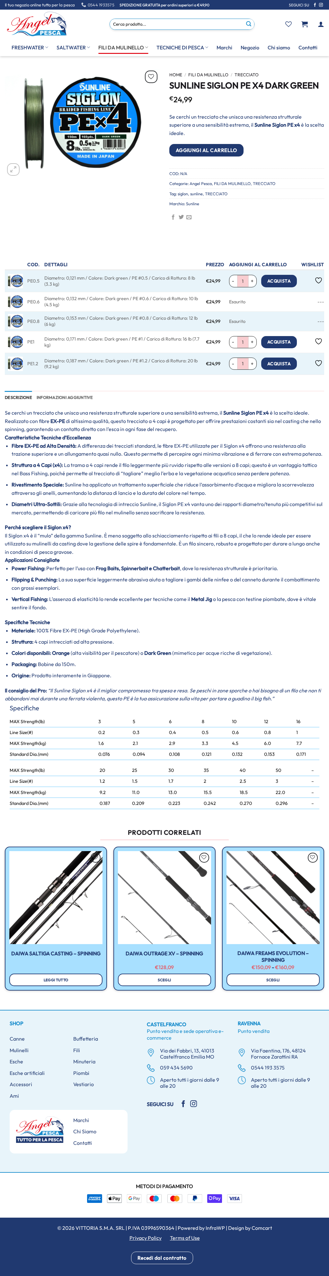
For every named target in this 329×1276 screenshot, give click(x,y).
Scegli (164, 979)
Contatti (307, 47)
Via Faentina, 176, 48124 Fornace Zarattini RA (278, 1053)
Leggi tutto (56, 979)
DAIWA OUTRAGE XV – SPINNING (164, 953)
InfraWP (215, 1228)
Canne (17, 1038)
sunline (196, 193)
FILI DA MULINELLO (121, 47)
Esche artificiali (27, 1073)
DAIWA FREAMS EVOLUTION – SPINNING (273, 956)
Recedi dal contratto (162, 1258)
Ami (14, 1096)
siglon (183, 193)
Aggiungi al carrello (206, 150)
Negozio (250, 47)
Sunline (192, 203)
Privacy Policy (145, 1238)
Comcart (262, 1228)
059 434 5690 (176, 1067)
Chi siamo (279, 47)
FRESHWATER (28, 47)
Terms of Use (185, 1238)
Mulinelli (19, 1050)
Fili (76, 1050)
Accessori (21, 1084)
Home (175, 75)
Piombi (81, 1073)
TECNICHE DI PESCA (180, 47)
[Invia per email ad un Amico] (188, 217)
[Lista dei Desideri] (288, 24)
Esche (16, 1061)
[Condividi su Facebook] (173, 217)
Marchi (224, 47)
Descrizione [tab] (18, 397)
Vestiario (83, 1084)
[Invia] (249, 24)
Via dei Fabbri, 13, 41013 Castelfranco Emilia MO (187, 1053)
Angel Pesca (201, 183)
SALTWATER (71, 47)
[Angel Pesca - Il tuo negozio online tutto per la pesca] (37, 24)
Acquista (279, 281)
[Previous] (5, 921)
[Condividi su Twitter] (181, 217)
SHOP (16, 1023)
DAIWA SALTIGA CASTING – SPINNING (56, 953)
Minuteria (84, 1061)
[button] (304, 24)
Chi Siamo (84, 1131)
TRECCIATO (247, 75)
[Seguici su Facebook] (315, 5)
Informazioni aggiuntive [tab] (65, 397)
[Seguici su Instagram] (321, 5)
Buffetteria (85, 1038)
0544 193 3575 (268, 1067)
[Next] (324, 921)
